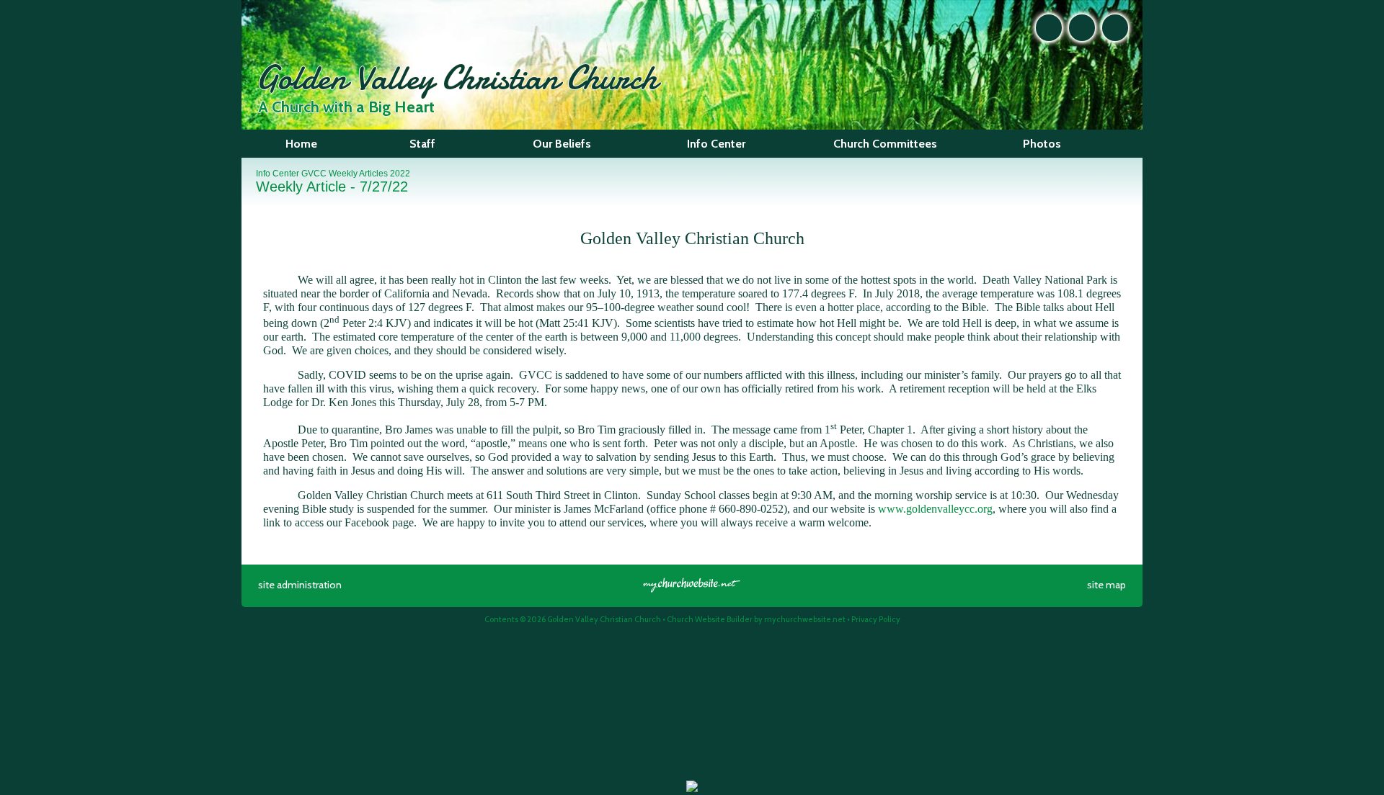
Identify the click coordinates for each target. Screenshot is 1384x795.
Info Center (277, 174)
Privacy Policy (875, 619)
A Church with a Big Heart (346, 107)
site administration (300, 584)
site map (1106, 584)
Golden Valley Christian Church (456, 77)
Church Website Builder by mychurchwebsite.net (756, 619)
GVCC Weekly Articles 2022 (355, 174)
